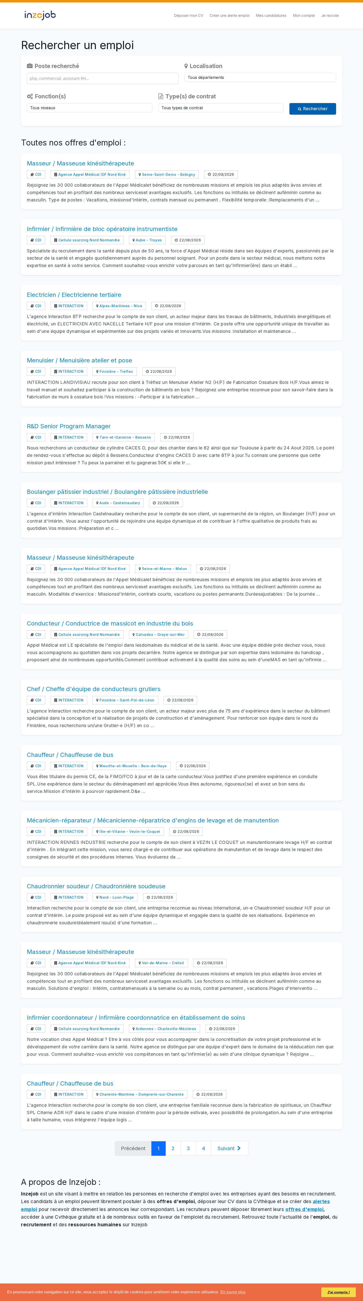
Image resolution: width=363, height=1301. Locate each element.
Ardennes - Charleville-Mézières (165, 1029)
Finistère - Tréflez (116, 371)
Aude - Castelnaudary (119, 503)
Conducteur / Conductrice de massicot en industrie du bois (110, 623)
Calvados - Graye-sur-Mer (159, 634)
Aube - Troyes (148, 240)
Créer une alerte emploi (229, 15)
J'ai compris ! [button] (338, 1292)
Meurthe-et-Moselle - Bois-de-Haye (133, 766)
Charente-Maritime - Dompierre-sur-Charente (141, 1094)
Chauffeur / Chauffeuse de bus (70, 754)
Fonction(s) (50, 96)
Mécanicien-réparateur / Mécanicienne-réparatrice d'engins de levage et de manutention (153, 820)
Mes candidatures (271, 15)
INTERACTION (70, 306)
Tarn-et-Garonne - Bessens (125, 437)
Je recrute (330, 15)
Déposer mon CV (188, 15)
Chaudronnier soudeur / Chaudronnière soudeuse (96, 886)
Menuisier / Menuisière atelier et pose (79, 360)
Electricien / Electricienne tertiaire (74, 294)
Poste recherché (56, 66)
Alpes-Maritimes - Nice (120, 306)
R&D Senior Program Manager (69, 426)
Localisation (205, 66)
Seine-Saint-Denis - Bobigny (168, 174)
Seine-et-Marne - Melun (164, 569)
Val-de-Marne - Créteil (162, 963)
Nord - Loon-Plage (116, 897)
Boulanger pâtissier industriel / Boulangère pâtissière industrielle (117, 491)
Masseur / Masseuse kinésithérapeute (80, 163)
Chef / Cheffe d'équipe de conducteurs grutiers (94, 689)
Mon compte (304, 15)
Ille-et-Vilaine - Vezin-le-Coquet (129, 831)
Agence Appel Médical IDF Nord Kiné (91, 174)
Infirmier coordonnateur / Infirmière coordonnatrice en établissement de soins (136, 1017)
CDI (37, 174)
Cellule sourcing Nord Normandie (88, 240)
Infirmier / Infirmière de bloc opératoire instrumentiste (102, 228)
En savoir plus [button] (233, 1292)
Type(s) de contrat (190, 96)
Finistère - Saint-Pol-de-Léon (127, 700)
